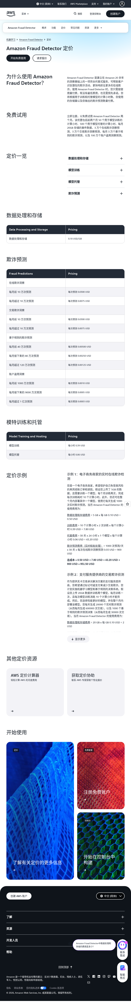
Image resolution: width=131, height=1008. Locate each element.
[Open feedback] (127, 504)
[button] (115, 13)
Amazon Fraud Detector (31, 39)
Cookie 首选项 (57, 988)
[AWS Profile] (122, 3)
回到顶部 (63, 967)
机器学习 (10, 39)
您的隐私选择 (33, 988)
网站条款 (18, 988)
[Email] (88, 983)
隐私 (8, 988)
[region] (65, 234)
